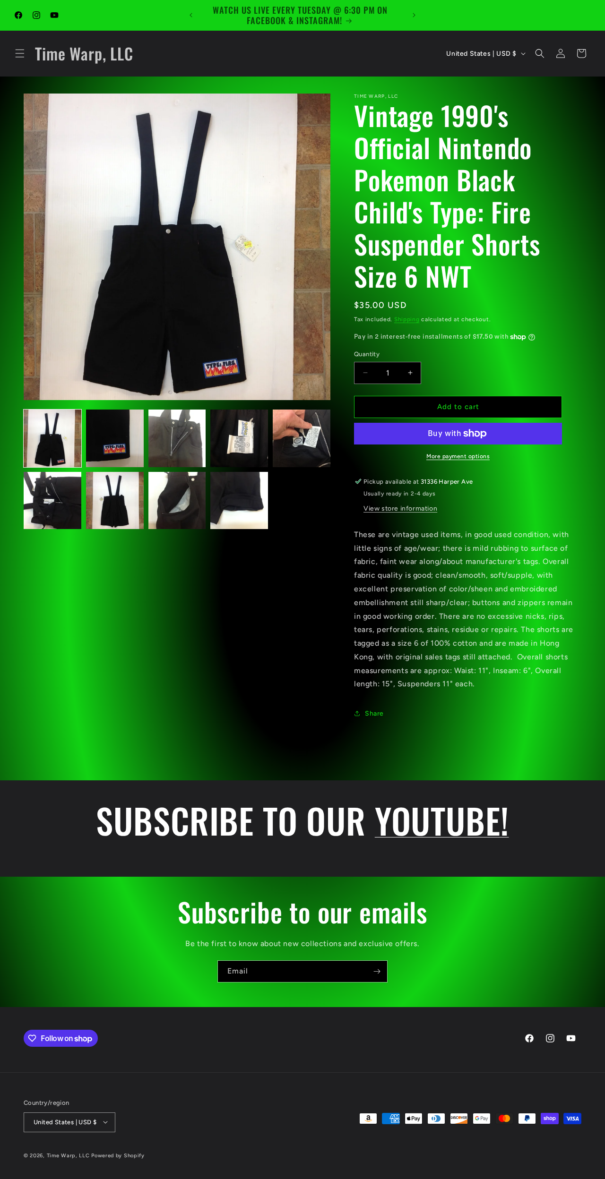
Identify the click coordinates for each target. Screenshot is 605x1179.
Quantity (367, 354)
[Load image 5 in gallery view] (301, 438)
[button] (19, 53)
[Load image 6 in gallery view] (52, 501)
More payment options (458, 456)
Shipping (407, 319)
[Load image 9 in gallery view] (239, 501)
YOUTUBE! (442, 820)
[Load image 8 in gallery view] (177, 501)
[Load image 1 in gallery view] (52, 438)
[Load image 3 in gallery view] (177, 438)
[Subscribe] (376, 971)
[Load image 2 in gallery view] (115, 438)
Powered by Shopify (118, 1155)
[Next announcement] (414, 15)
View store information (400, 508)
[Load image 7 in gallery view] (115, 501)
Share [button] (374, 713)
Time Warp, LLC (68, 1155)
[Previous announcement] (191, 15)
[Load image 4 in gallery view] (239, 438)
